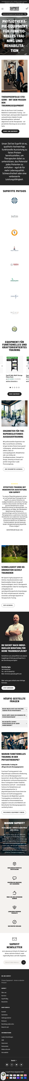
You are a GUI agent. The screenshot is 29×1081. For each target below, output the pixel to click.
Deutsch (13, 1060)
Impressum (4, 1043)
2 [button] (12, 387)
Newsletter (4, 1002)
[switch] (3, 1079)
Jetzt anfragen (8, 688)
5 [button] (19, 387)
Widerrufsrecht (5, 1049)
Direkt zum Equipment (10, 131)
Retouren (4, 1021)
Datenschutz (4, 1046)
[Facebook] (7, 1064)
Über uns (3, 992)
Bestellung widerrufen (7, 1024)
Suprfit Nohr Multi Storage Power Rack (14, 376)
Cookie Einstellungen (7, 1037)
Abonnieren (23, 962)
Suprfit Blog (4, 999)
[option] (14, 372)
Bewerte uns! (5, 1027)
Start (25, 14)
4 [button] (17, 387)
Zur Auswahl (8, 605)
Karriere (3, 996)
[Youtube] (16, 1064)
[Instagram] (11, 1064)
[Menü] (2, 8)
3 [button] (14, 387)
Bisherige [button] (2, 366)
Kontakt (3, 1012)
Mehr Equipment (14, 394)
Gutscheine (4, 1015)
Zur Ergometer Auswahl (14, 469)
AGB (2, 1040)
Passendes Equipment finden (13, 812)
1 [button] (10, 387)
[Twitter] (21, 1064)
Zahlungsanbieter (6, 1018)
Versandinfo (4, 1052)
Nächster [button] (27, 366)
